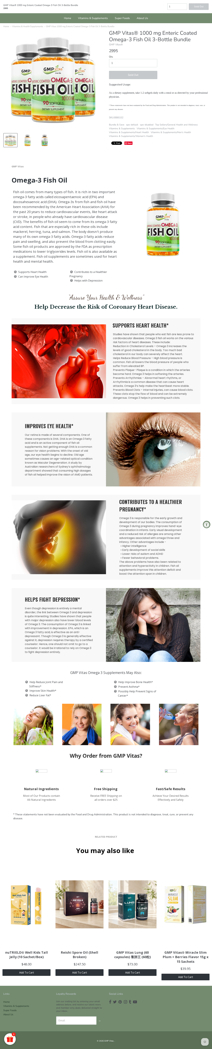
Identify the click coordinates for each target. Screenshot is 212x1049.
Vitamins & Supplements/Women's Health (131, 136)
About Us (142, 18)
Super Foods (122, 18)
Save (130, 143)
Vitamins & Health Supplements (27, 26)
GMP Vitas (109, 1041)
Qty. (111, 56)
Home (67, 18)
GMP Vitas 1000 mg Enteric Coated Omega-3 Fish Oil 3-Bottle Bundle (80, 26)
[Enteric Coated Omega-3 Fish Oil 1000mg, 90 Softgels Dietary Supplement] (10, 140)
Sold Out (133, 75)
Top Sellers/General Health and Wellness (176, 124)
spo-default (132, 124)
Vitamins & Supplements (93, 18)
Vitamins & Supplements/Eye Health (155, 128)
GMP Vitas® (116, 44)
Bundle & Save (116, 124)
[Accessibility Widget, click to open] (206, 524)
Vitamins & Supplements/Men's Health (171, 132)
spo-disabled (146, 124)
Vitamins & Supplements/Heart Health (129, 132)
